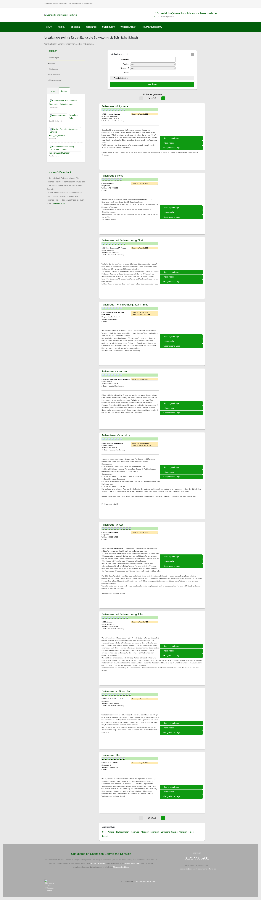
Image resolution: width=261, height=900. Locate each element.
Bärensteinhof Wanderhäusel (61, 104)
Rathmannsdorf (122, 832)
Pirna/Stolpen (54, 58)
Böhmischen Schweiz (132, 863)
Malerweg (135, 832)
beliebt (64, 91)
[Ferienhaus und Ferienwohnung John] (181, 629)
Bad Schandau (54, 74)
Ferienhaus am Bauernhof (116, 691)
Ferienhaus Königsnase (115, 106)
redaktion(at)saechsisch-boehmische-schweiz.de (189, 13)
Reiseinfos (91, 27)
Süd (104, 832)
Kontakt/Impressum (152, 27)
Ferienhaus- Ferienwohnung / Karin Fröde (125, 304)
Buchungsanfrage (171, 138)
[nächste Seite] (163, 98)
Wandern (183, 832)
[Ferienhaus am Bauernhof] (181, 705)
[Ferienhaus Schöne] (181, 190)
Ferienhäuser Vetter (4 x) (116, 435)
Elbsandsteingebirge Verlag (145, 881)
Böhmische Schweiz (169, 832)
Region (61, 27)
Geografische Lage (171, 147)
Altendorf (144, 832)
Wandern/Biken (128, 27)
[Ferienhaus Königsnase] (181, 121)
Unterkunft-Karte (58, 204)
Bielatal (52, 63)
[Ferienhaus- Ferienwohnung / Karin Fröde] (181, 319)
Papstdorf (106, 836)
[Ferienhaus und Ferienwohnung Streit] (181, 255)
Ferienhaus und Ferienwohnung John (122, 614)
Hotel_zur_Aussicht (57, 136)
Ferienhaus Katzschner (115, 371)
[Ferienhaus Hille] (181, 769)
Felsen (192, 832)
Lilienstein (154, 832)
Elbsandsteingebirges (121, 867)
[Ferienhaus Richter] (181, 539)
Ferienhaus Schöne (112, 175)
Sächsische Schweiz (97, 863)
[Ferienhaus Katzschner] (181, 386)
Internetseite (168, 143)
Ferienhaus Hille (111, 755)
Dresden (75, 27)
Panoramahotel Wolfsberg (60, 153)
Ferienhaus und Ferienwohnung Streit (122, 240)
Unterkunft (108, 27)
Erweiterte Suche (121, 78)
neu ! (53, 91)
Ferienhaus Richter (112, 524)
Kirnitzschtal (53, 69)
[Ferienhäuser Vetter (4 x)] (181, 450)
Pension (111, 832)
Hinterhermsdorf (55, 80)
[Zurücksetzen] (192, 54)
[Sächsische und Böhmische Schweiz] (61, 15)
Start (49, 27)
